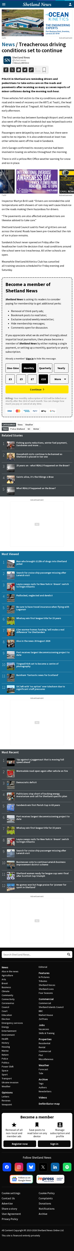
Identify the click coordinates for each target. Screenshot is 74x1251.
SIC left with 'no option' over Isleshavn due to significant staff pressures (40, 688)
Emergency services (12, 1022)
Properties (45, 1039)
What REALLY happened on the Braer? (36, 488)
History (5, 1042)
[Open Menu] (4, 4)
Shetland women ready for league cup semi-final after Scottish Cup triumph (42, 874)
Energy (5, 1026)
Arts (4, 979)
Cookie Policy (47, 1193)
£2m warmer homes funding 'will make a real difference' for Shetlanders (40, 631)
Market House (46, 1015)
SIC (29, 429)
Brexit (5, 983)
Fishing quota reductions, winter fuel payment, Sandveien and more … (41, 444)
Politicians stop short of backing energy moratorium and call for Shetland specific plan (41, 795)
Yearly (61, 368)
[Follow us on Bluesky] (31, 1167)
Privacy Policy (10, 1219)
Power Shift (7, 1066)
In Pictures (44, 977)
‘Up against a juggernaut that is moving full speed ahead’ (40, 761)
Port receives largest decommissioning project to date (43, 653)
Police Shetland (17, 429)
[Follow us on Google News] (21, 1179)
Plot (41, 1055)
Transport (7, 1078)
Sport (5, 1074)
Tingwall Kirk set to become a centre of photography (37, 665)
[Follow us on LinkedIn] (55, 1167)
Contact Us (8, 1198)
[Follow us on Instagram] (19, 1167)
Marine (5, 1050)
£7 (32, 379)
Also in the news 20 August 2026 (33, 640)
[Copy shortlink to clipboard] (31, 69)
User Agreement (11, 1213)
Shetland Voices (47, 985)
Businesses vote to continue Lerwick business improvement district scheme (41, 863)
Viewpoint (7, 1104)
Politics (5, 1062)
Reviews (6, 1100)
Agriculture (7, 975)
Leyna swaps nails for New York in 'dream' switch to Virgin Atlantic (42, 585)
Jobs (42, 1025)
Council (5, 1007)
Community (7, 995)
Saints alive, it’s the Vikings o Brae (35, 476)
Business (6, 987)
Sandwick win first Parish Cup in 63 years (38, 805)
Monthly (29, 368)
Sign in (54, 1144)
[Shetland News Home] (37, 6)
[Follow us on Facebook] (7, 1167)
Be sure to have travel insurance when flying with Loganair (42, 608)
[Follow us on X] (43, 1167)
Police (5, 1058)
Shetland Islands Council (51, 1007)
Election (6, 1019)
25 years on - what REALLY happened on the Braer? (43, 465)
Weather (29, 424)
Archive (43, 1079)
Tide (41, 1073)
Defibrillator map (49, 1103)
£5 (21, 379)
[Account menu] (70, 4)
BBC (41, 1011)
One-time (13, 368)
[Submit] (68, 954)
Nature (5, 1054)
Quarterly (45, 368)
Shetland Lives (46, 989)
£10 (43, 379)
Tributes (43, 981)
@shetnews (19, 60)
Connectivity (8, 999)
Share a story (9, 1208)
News (8, 44)
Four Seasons (46, 992)
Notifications (47, 1208)
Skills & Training (47, 1033)
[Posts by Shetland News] (7, 60)
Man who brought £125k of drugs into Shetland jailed (41, 562)
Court (4, 1011)
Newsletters (45, 1091)
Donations (45, 1203)
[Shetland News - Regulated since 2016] (50, 1179)
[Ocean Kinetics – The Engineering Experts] (37, 22)
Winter (36, 429)
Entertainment (9, 1030)
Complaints (46, 1198)
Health (5, 1038)
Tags (41, 1083)
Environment (8, 1034)
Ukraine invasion (10, 1082)
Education (7, 1015)
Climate (5, 991)
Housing (6, 1046)
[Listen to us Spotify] (67, 1167)
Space (5, 1070)
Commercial (46, 999)
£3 (10, 379)
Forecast (43, 1069)
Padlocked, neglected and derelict (34, 595)
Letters (5, 1096)
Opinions (7, 1092)
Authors (43, 1087)
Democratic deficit (26, 782)
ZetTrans (43, 1019)
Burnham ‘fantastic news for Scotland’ (37, 675)
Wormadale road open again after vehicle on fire (42, 770)
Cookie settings (11, 1193)
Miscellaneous (46, 1059)
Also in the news (10, 971)
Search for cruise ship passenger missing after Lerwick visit (41, 574)
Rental (42, 1047)
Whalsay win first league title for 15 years (38, 618)
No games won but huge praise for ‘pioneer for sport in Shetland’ (41, 886)
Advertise (7, 1203)
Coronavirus (8, 1003)
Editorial (43, 966)
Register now (20, 1144)
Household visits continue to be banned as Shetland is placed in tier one (39, 455)
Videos (43, 1097)
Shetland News (21, 57)
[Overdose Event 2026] (37, 171)
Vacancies (44, 1029)
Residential (44, 1043)
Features (44, 973)
